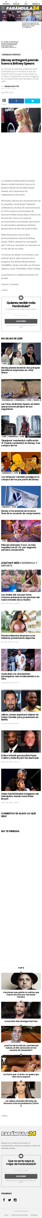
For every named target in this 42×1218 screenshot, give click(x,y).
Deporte (5, 507)
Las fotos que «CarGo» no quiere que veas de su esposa (21, 1075)
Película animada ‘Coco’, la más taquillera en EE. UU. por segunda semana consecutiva (18, 547)
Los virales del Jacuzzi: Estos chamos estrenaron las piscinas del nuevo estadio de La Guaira (20, 597)
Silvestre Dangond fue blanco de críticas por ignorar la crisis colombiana (30, 25)
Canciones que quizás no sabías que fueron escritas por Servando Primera (21, 995)
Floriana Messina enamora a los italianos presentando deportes (18, 637)
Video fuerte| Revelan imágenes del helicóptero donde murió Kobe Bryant (20, 796)
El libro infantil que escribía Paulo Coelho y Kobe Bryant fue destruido (20, 757)
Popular (16, 4)
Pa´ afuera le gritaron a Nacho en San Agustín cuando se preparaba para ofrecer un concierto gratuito (10, 44)
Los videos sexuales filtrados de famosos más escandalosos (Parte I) (21, 1103)
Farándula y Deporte (11, 55)
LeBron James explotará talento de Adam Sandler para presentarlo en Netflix (19, 717)
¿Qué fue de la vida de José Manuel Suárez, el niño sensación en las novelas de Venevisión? (21, 1048)
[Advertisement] (10, 31)
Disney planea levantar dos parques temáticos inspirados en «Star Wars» (20, 370)
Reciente (6, 4)
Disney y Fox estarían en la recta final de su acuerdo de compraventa (20, 512)
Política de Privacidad (19, 1215)
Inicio (7, 1215)
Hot (26, 4)
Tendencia (36, 4)
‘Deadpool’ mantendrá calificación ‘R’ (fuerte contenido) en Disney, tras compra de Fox (20, 443)
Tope (4, 363)
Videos (36, 400)
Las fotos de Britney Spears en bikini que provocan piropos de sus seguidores (20, 407)
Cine (4, 436)
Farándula (19, 400)
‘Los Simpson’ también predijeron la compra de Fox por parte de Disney (20, 478)
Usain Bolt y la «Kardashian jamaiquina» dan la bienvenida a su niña (20, 676)
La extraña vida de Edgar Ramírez (21, 1021)
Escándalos (7, 400)
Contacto (34, 1215)
